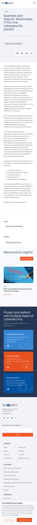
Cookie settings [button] (9, 520)
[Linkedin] (4, 418)
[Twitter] (7, 418)
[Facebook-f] (15, 418)
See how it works (12, 378)
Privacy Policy (15, 515)
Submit (18, 435)
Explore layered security (15, 334)
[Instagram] (19, 418)
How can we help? (13, 356)
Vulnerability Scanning (13, 242)
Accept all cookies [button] (24, 520)
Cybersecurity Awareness (13, 44)
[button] (34, 2)
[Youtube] (11, 418)
